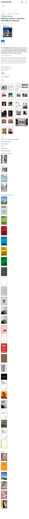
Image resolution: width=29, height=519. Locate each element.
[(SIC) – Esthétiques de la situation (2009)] (4, 414)
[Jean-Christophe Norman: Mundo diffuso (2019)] (4, 271)
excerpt (2, 81)
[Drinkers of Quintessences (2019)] (4, 281)
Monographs (16, 13)
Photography (3, 148)
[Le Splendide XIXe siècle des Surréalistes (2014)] (4, 338)
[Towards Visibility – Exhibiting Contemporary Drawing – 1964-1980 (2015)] (4, 319)
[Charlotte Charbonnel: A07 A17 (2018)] (4, 290)
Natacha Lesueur (8, 55)
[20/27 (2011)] (4, 385)
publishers (3, 13)
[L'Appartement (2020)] (4, 241)
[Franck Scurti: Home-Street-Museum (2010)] (4, 394)
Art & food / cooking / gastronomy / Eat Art (10, 139)
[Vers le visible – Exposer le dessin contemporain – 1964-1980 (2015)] (4, 310)
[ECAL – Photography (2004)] (4, 494)
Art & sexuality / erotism (6, 141)
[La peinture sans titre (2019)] (4, 466)
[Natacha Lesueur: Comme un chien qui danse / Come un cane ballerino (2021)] (4, 456)
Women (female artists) (6, 150)
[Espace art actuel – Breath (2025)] (4, 200)
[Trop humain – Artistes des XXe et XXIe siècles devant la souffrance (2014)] (4, 329)
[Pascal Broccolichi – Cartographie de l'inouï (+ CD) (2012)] (4, 177)
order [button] (3, 41)
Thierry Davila (7, 16)
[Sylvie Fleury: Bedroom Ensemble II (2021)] (4, 220)
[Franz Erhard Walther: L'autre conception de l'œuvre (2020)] (4, 251)
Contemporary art (5, 143)
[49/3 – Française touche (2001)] (4, 504)
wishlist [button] (3, 43)
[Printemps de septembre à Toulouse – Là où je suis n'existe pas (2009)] (4, 404)
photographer (19, 47)
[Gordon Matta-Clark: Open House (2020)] (4, 261)
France (2, 146)
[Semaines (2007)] (4, 424)
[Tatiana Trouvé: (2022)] (4, 210)
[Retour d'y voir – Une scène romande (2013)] (4, 347)
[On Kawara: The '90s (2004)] (4, 443)
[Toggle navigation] (3, 6)
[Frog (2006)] (4, 485)
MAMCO (9, 13)
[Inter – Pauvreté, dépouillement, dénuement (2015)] (4, 300)
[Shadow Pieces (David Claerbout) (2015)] (4, 168)
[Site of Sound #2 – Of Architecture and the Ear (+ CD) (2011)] (4, 368)
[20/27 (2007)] (4, 433)
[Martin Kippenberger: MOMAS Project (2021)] (4, 230)
